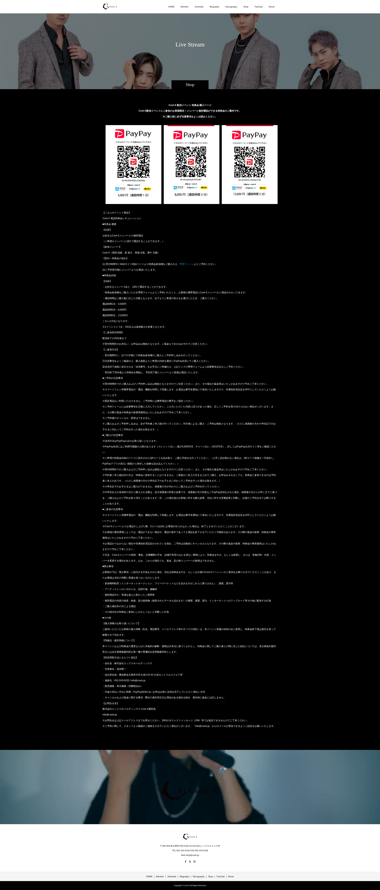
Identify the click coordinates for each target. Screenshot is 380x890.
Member (185, 6)
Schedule (199, 6)
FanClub (259, 6)
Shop (245, 6)
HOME (171, 6)
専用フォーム (187, 264)
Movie (271, 6)
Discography (231, 6)
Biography (214, 6)
